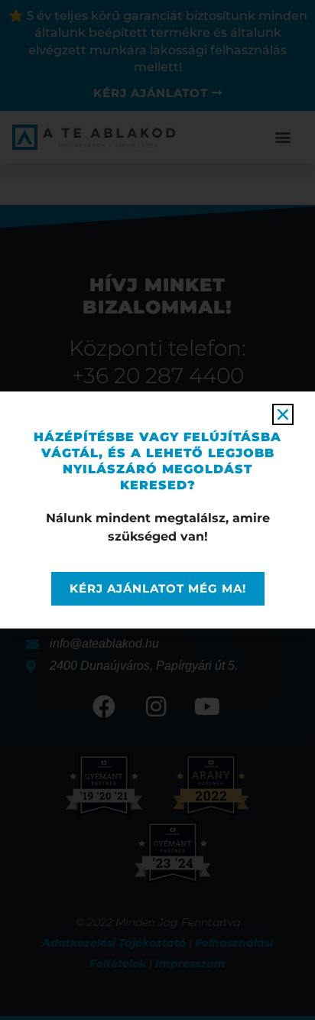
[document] (157, 510)
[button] (283, 414)
